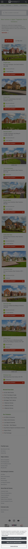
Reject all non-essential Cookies (14, 542)
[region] (14, 538)
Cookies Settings (14, 546)
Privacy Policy (5, 535)
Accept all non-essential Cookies (14, 538)
